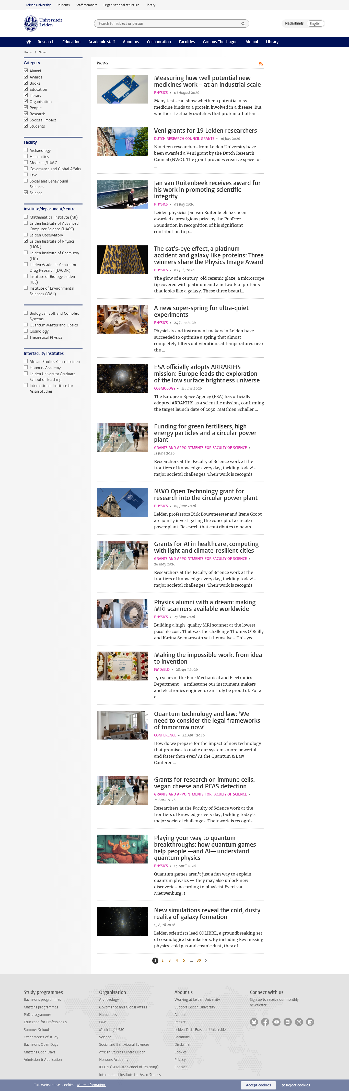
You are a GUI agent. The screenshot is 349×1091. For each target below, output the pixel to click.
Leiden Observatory (46, 235)
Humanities (39, 156)
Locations (182, 1037)
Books (35, 83)
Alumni (252, 41)
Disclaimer (183, 1044)
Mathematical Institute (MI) (54, 217)
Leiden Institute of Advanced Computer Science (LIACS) (54, 226)
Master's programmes (41, 1007)
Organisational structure (121, 5)
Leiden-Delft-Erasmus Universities (201, 1029)
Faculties (187, 41)
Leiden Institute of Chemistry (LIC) (54, 256)
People (36, 107)
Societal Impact (43, 120)
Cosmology (39, 331)
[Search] (243, 23)
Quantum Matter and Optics (54, 325)
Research (46, 41)
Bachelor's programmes (42, 999)
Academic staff (101, 41)
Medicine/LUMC (43, 162)
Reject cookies (298, 1085)
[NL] (294, 23)
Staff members (86, 5)
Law (33, 175)
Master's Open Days (39, 1052)
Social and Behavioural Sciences (49, 184)
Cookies (181, 1052)
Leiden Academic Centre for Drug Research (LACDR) (53, 267)
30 (199, 960)
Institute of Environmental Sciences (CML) (52, 291)
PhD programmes (37, 1014)
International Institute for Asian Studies (51, 388)
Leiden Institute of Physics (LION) (52, 244)
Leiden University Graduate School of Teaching (53, 376)
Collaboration (159, 41)
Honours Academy (45, 367)
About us (131, 41)
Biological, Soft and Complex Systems (54, 316)
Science (36, 193)
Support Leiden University (195, 1007)
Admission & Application (43, 1059)
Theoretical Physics (46, 337)
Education (71, 41)
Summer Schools (37, 1029)
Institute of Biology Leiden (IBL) (52, 279)
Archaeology (40, 150)
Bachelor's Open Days (41, 1044)
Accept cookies (258, 1085)
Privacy (180, 1059)
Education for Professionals (45, 1022)
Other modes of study (41, 1037)
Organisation (41, 101)
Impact (180, 1022)
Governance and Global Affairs (55, 169)
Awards (36, 77)
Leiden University (38, 5)
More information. (91, 1085)
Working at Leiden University (197, 999)
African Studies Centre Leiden (55, 361)
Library (150, 5)
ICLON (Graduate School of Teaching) (129, 1067)
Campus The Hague (220, 41)
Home (28, 52)
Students (63, 5)
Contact (181, 1067)
